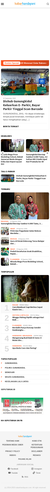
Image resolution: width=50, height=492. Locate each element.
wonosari (10, 372)
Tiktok (38, 473)
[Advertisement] (25, 34)
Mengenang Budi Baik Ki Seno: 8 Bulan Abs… (26, 339)
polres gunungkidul (15, 368)
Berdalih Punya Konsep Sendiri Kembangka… (26, 328)
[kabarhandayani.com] (25, 4)
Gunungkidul (11, 363)
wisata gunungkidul (15, 377)
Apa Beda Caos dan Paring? (24, 348)
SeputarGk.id (8, 389)
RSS (26, 477)
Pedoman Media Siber (12, 445)
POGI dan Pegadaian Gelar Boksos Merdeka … (25, 232)
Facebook (14, 469)
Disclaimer (36, 451)
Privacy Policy (12, 451)
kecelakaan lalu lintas (17, 382)
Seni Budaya (27, 335)
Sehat (12, 228)
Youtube (14, 473)
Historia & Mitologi (20, 315)
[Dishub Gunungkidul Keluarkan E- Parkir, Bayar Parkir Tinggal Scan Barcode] (25, 81)
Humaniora (17, 335)
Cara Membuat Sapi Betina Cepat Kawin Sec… (27, 308)
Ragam (15, 305)
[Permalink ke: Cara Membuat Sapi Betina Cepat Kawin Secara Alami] (25, 288)
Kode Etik (37, 441)
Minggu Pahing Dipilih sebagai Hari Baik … (28, 318)
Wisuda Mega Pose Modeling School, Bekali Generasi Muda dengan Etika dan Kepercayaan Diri (12, 159)
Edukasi (13, 239)
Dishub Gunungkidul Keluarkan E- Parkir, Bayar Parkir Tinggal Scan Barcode (23, 105)
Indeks (12, 455)
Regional (5, 221)
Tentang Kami (12, 441)
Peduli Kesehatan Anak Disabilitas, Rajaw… (26, 252)
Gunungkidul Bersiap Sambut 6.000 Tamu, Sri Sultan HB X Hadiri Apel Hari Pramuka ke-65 (36, 158)
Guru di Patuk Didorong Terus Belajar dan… (27, 242)
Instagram (38, 469)
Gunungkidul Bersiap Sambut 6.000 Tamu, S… (22, 223)
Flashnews (14, 259)
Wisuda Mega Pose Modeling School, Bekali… (26, 262)
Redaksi (37, 455)
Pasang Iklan (24, 459)
